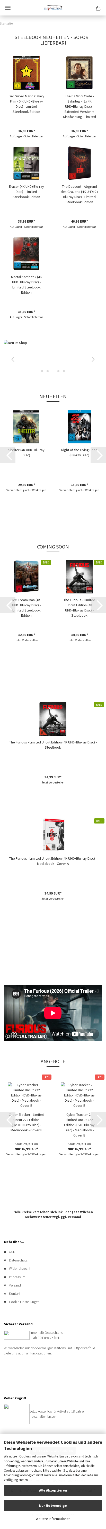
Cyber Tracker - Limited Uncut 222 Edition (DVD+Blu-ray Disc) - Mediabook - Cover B (26, 1122)
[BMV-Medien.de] (53, 7)
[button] (11, 358)
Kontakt (14, 1293)
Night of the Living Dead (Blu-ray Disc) (79, 452)
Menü (7, 7)
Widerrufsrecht (19, 1268)
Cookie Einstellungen (24, 1301)
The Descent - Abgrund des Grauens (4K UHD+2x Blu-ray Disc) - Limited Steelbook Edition (79, 194)
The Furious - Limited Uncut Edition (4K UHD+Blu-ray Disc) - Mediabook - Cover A (53, 861)
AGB (12, 1252)
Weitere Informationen (53, 1518)
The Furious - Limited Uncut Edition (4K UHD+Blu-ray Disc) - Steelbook (79, 608)
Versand (74, 1216)
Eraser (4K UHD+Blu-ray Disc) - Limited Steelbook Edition (26, 191)
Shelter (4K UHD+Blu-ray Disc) (26, 452)
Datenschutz (18, 1260)
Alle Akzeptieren (53, 1490)
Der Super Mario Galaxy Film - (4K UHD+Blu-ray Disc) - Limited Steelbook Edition (26, 104)
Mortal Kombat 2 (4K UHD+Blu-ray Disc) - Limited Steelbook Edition (26, 285)
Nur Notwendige (53, 1505)
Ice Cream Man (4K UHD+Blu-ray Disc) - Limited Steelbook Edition (26, 608)
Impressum (17, 1277)
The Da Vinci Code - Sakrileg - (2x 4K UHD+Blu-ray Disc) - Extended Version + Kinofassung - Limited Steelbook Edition (79, 106)
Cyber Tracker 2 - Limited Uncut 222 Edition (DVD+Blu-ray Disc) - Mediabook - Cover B (79, 1125)
